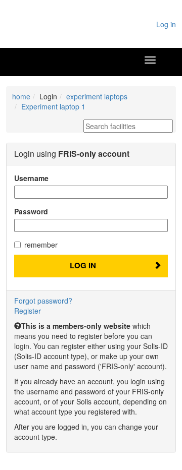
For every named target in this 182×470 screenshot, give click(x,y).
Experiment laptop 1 (53, 106)
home (21, 96)
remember (41, 245)
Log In (83, 265)
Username (31, 178)
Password (31, 211)
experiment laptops (96, 96)
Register (27, 311)
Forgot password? (43, 301)
